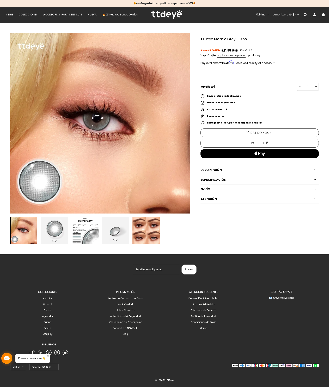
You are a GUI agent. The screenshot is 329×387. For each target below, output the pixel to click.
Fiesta (47, 328)
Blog (125, 334)
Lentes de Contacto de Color (125, 298)
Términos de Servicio (203, 310)
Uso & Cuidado (125, 304)
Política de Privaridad (203, 316)
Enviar (189, 269)
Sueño (47, 322)
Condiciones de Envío (203, 322)
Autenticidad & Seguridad (125, 316)
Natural (47, 304)
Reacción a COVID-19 (125, 328)
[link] (9, 14)
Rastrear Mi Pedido (204, 304)
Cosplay (47, 334)
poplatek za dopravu (231, 55)
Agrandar (47, 316)
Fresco (48, 310)
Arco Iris (47, 298)
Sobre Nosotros (126, 310)
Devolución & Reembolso (203, 298)
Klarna (203, 328)
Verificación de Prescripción (125, 322)
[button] (305, 14)
